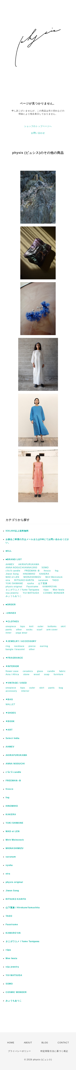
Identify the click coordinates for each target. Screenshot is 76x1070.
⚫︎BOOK (10, 721)
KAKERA (44, 574)
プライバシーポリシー (19, 1051)
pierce (32, 646)
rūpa (46, 590)
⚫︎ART (9, 730)
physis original (14, 586)
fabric (62, 671)
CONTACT (63, 1042)
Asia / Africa (12, 674)
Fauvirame (32, 586)
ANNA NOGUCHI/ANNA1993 (21, 567)
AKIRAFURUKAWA (28, 564)
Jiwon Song (12, 574)
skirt (63, 626)
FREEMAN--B (32, 570)
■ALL (9, 551)
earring (44, 646)
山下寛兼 (42, 583)
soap (46, 674)
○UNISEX (11, 613)
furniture (58, 674)
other (19, 629)
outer (40, 626)
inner (8, 633)
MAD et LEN (12, 577)
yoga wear (21, 633)
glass (40, 671)
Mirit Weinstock (54, 577)
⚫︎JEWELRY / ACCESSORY (21, 641)
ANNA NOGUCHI (15, 763)
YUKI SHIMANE (14, 583)
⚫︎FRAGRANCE (14, 658)
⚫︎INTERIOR (12, 666)
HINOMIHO (29, 574)
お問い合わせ (38, 133)
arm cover (52, 629)
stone (26, 674)
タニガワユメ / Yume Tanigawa (22, 590)
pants (9, 629)
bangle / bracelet (15, 649)
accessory (11, 691)
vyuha (30, 583)
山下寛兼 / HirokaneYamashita (23, 907)
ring (8, 646)
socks (29, 629)
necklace (19, 646)
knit (31, 626)
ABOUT (28, 1042)
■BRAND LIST (14, 559)
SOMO (45, 567)
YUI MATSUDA (31, 593)
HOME (10, 1042)
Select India (12, 738)
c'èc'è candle (13, 570)
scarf (39, 629)
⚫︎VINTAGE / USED (16, 683)
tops (22, 626)
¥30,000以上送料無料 (17, 531)
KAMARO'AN (50, 586)
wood (37, 674)
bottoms (52, 626)
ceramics (28, 671)
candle (51, 671)
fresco (47, 570)
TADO (55, 580)
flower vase (12, 671)
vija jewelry (12, 593)
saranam (43, 580)
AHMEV (10, 564)
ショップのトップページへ (38, 126)
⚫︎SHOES (11, 713)
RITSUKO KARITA (24, 580)
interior (25, 691)
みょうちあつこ (14, 596)
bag (61, 688)
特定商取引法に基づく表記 (54, 1051)
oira (8, 580)
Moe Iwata (58, 590)
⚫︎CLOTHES (12, 621)
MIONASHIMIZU (32, 577)
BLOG (45, 1042)
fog (57, 570)
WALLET (10, 704)
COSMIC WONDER (53, 593)
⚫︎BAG (9, 699)
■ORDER (11, 604)
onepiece (11, 626)
